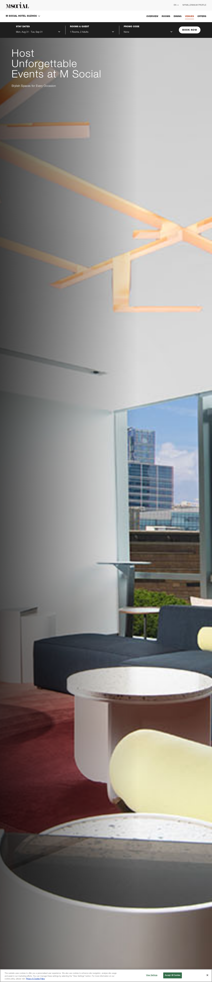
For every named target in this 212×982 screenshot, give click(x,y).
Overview (152, 16)
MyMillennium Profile (194, 5)
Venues (189, 16)
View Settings (151, 975)
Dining (178, 16)
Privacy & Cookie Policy (35, 979)
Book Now (189, 30)
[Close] (207, 975)
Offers (201, 16)
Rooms (166, 16)
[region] (106, 975)
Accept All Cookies (172, 975)
